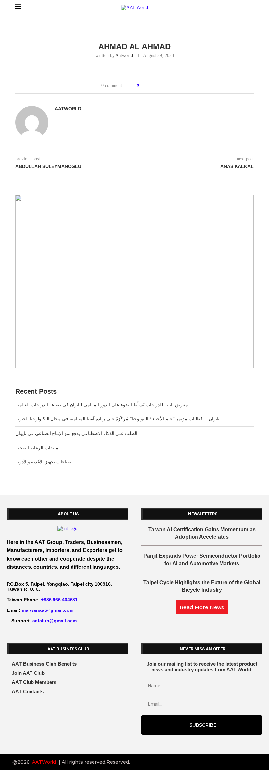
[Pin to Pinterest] (162, 85)
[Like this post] (142, 85)
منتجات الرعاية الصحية (36, 447)
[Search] (250, 7)
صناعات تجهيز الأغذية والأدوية (43, 462)
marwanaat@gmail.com (47, 610)
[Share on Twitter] (156, 85)
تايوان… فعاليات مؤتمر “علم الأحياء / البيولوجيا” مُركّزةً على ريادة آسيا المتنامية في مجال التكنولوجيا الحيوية (117, 419)
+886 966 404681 (59, 599)
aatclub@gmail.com (54, 620)
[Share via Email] (169, 85)
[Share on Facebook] (150, 85)
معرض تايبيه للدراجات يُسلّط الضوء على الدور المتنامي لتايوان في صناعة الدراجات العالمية (101, 404)
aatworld (124, 55)
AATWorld (44, 762)
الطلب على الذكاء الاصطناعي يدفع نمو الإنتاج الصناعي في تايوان (76, 433)
